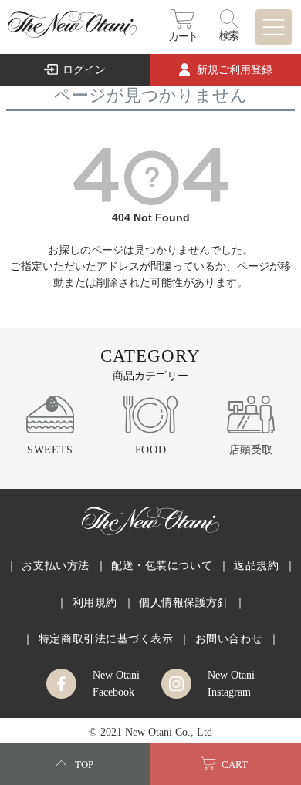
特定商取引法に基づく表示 (106, 638)
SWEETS (50, 449)
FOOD (150, 449)
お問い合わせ (228, 638)
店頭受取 (250, 449)
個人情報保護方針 (184, 602)
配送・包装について (161, 565)
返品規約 (256, 565)
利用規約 (95, 602)
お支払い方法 (55, 565)
